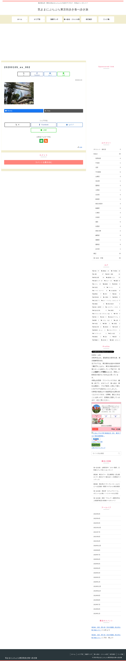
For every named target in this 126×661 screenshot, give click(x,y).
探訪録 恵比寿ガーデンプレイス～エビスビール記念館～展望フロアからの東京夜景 (107, 485)
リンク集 (120, 654)
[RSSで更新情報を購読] (46, 141)
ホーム (73, 654)
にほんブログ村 (97, 442)
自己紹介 (112, 654)
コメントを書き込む (43, 162)
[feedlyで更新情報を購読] (41, 141)
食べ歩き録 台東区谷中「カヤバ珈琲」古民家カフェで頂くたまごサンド (107, 469)
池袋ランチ (88, 654)
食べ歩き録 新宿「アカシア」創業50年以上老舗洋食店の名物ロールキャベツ (107, 499)
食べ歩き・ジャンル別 (101, 654)
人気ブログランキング (98, 448)
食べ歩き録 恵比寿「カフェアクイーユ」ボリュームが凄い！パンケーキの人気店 (107, 492)
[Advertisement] (63, 42)
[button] (119, 453)
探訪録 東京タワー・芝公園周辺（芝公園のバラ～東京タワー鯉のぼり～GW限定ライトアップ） (107, 477)
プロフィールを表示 (106, 425)
